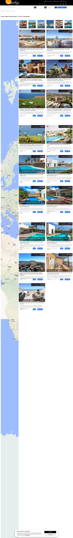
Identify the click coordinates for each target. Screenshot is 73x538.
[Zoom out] (17, 25)
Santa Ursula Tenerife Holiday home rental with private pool (58, 49)
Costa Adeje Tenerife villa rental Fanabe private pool (58, 145)
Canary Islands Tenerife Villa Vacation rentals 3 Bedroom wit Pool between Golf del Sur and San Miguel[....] (31, 274)
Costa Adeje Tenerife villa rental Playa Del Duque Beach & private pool (59, 175)
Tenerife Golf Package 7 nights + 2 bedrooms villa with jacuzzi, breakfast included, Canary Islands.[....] (59, 109)
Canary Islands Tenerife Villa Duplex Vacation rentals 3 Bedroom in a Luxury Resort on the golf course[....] (31, 80)
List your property (49, 1)
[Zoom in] (17, 23)
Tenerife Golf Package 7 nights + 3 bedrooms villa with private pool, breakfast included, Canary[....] (32, 145)
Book (40, 55)
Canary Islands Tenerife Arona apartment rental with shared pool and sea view (59, 273)
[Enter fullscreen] (17, 21)
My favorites (57, 1)
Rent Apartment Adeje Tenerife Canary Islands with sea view (32, 303)
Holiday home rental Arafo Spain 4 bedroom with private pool (31, 49)
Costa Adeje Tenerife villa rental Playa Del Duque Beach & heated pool (31, 206)
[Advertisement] (45, 12)
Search (62, 7)
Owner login (64, 1)
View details (67, 55)
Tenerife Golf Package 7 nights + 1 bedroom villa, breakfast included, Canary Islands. (59, 79)
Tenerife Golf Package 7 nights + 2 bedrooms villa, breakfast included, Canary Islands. (32, 109)
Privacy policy (27, 535)
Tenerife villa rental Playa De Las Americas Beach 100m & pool (31, 175)
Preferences (50, 534)
